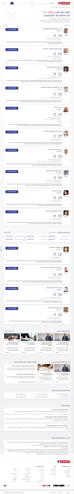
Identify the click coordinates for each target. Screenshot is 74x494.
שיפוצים (15, 477)
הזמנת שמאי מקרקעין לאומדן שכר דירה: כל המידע (12, 343)
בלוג (55, 475)
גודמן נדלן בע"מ (57, 191)
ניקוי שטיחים (14, 473)
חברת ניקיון (28, 468)
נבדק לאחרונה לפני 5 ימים (57, 50)
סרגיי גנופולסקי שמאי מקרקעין (52, 29)
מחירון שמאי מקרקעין (63, 232)
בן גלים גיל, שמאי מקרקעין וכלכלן (51, 267)
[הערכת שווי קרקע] (45, 337)
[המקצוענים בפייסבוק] (46, 485)
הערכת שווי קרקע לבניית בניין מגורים (20, 240)
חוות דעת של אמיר (58, 97)
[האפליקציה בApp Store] (55, 485)
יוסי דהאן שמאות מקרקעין (54, 211)
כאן (38, 454)
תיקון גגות (15, 479)
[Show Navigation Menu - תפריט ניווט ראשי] (5, 3)
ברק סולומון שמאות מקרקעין (53, 131)
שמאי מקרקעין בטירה (64, 396)
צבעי (16, 475)
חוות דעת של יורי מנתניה (57, 77)
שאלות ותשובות (53, 470)
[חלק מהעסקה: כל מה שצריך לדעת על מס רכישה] (45, 368)
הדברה (42, 475)
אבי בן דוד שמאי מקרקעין (54, 288)
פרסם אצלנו (67, 475)
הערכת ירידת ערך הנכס (42, 236)
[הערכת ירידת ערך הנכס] (28, 337)
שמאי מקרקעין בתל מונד (20, 396)
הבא (27, 452)
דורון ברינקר (58, 107)
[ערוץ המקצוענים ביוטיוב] (43, 485)
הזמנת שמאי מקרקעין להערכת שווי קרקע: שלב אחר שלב (46, 344)
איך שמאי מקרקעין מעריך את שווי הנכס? (26, 374)
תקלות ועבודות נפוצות (63, 331)
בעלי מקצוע (68, 7)
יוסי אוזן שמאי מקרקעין (55, 149)
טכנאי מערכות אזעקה (26, 479)
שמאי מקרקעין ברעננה (21, 394)
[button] (6, 25)
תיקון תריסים (14, 481)
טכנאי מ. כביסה (27, 473)
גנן (43, 472)
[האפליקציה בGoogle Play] (61, 485)
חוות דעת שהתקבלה (57, 219)
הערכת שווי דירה (65, 236)
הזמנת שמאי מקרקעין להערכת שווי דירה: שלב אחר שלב (62, 344)
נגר (16, 472)
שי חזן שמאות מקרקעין (54, 308)
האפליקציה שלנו (67, 472)
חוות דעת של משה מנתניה (56, 56)
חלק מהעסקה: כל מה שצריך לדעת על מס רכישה (45, 374)
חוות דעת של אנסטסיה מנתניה (56, 38)
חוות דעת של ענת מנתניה (57, 277)
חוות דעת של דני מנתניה (57, 317)
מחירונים (54, 468)
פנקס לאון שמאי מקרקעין (54, 171)
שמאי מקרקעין (62, 7)
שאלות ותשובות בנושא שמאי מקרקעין (25, 362)
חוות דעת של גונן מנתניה (57, 159)
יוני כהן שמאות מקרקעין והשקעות (51, 87)
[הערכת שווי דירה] (62, 337)
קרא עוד (60, 122)
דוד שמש (42, 473)
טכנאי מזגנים (27, 475)
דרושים (68, 473)
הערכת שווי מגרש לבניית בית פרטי (20, 237)
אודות (69, 468)
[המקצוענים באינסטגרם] (48, 485)
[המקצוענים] (64, 3)
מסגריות (15, 470)
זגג (43, 479)
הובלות (42, 477)
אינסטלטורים (41, 470)
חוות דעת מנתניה (58, 139)
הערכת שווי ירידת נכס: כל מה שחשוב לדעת (29, 343)
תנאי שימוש (61, 492)
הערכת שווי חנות (44, 239)
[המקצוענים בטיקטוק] (49, 485)
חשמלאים (28, 470)
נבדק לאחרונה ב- (56, 32)
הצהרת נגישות (53, 492)
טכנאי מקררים (27, 481)
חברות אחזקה (41, 481)
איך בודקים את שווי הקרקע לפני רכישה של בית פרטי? (23, 366)
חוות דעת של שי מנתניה (57, 117)
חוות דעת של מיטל (58, 297)
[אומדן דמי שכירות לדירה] (12, 337)
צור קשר (68, 477)
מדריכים (54, 472)
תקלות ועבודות (53, 473)
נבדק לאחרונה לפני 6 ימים (57, 291)
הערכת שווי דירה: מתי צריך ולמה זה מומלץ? (62, 374)
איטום (42, 468)
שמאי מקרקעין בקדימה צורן (41, 396)
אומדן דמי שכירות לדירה (63, 239)
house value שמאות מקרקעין (52, 49)
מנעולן (15, 468)
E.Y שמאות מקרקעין (55, 247)
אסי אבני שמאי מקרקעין (54, 67)
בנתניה (51, 12)
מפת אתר (68, 492)
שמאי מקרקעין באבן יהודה (63, 394)
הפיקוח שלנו (67, 470)
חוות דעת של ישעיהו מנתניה (56, 180)
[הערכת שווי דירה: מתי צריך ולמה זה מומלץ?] (62, 368)
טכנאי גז (28, 472)
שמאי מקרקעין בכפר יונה (42, 394)
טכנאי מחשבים (27, 477)
